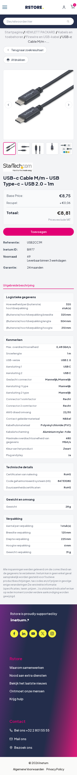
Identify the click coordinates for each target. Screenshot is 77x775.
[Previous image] (8, 104)
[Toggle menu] (5, 7)
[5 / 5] (66, 148)
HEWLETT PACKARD (40, 32)
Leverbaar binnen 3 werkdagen (46, 260)
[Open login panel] (64, 7)
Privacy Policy (55, 769)
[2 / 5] (23, 148)
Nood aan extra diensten (28, 675)
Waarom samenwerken (26, 667)
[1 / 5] (9, 148)
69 (29, 256)
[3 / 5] (38, 148)
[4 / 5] (52, 148)
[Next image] (68, 104)
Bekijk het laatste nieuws (28, 683)
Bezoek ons (23, 747)
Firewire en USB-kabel (42, 37)
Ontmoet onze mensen (26, 691)
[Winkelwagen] (73, 7)
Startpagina (14, 32)
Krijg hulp (16, 699)
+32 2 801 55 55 (38, 730)
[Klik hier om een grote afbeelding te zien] (38, 105)
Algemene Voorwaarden (28, 769)
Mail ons (20, 739)
